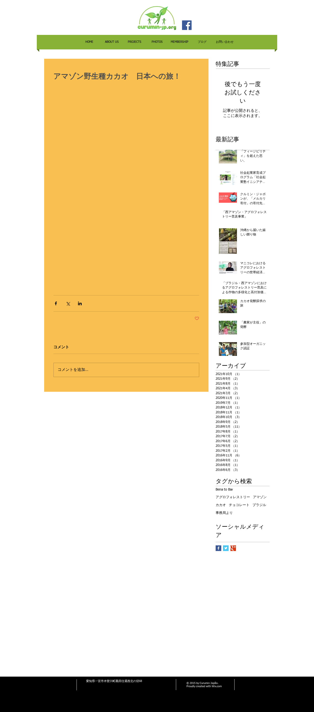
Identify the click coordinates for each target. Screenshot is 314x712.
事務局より (224, 513)
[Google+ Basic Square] (233, 548)
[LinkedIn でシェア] (80, 303)
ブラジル (259, 505)
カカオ (221, 505)
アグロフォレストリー (233, 497)
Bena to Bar (224, 489)
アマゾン (260, 497)
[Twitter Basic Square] (226, 548)
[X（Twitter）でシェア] (67, 303)
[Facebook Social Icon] (187, 25)
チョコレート (239, 505)
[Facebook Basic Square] (218, 548)
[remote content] (126, 188)
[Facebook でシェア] (55, 303)
